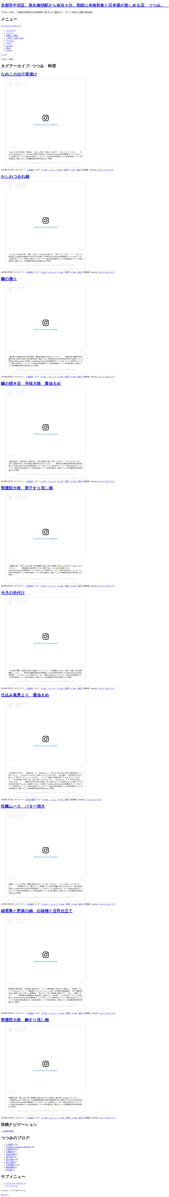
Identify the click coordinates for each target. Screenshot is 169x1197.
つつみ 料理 (62, 170)
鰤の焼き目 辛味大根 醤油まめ (31, 383)
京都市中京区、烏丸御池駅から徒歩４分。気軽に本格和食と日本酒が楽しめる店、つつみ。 (85, 5)
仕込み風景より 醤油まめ (25, 695)
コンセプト (11, 30)
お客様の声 (11, 1149)
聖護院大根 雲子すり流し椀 (27, 488)
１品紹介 (31, 170)
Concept (9, 46)
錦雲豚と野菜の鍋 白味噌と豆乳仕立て (37, 911)
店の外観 (10, 1162)
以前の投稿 (7, 1131)
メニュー (10, 33)
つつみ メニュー (48, 272)
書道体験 (10, 1167)
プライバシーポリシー (16, 1183)
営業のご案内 (12, 36)
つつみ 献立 (75, 170)
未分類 (9, 1170)
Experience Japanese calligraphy (18, 1147)
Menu (8, 48)
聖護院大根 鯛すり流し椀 (25, 1020)
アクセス (10, 41)
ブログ (9, 43)
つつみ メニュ (48, 170)
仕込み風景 (31, 800)
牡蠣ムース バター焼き (23, 806)
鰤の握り (9, 279)
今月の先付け (13, 592)
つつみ (32, 163)
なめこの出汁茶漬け (19, 74)
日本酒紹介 (11, 1165)
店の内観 (10, 1160)
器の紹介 (10, 1157)
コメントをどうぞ (105, 170)
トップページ (12, 1186)
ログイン (5, 1195)
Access (9, 50)
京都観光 (10, 1152)
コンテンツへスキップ (11, 26)
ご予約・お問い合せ (15, 38)
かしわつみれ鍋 (15, 176)
